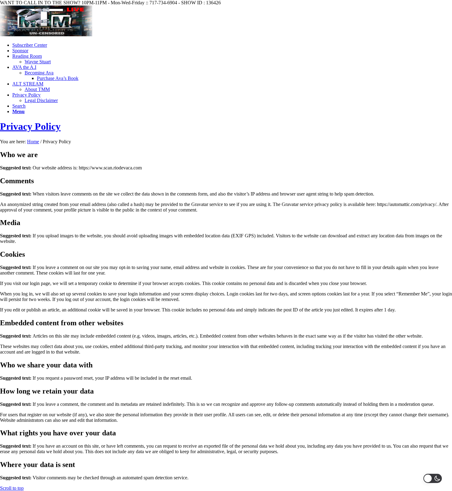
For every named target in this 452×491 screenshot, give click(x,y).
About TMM (37, 89)
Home (33, 141)
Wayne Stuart (38, 61)
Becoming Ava (39, 72)
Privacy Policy (30, 126)
